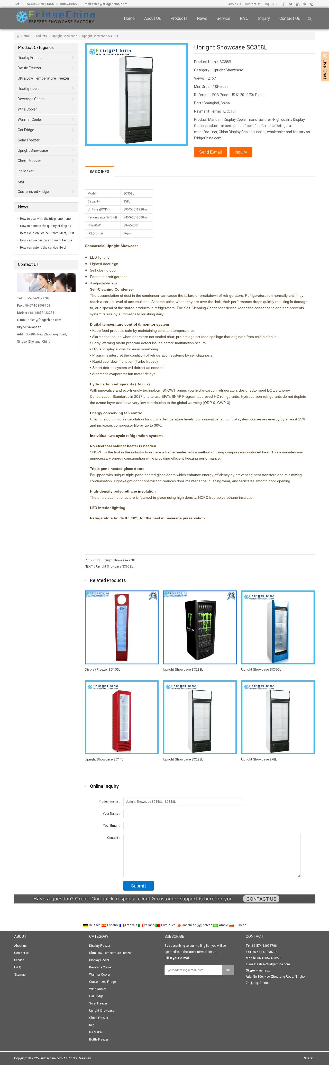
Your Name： (112, 813)
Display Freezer (30, 58)
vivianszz (34, 327)
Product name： (110, 801)
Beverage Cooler (31, 99)
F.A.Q (244, 18)
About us (152, 18)
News (202, 18)
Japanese (189, 925)
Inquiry (269, 4)
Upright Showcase (64, 36)
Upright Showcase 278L (119, 560)
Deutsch (94, 925)
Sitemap (19, 974)
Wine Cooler (27, 109)
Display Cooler (29, 89)
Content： (114, 838)
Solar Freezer (29, 140)
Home (129, 18)
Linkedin (298, 4)
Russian (240, 925)
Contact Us (252, 4)
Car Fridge (26, 130)
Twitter (291, 4)
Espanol (112, 925)
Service (223, 18)
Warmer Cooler (30, 119)
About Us (234, 4)
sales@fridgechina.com (109, 4)
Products (178, 18)
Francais (131, 925)
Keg (21, 181)
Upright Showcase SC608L (114, 566)
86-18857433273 (66, 4)
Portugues (168, 925)
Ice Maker (26, 171)
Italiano (149, 925)
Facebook (284, 4)
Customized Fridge (33, 192)
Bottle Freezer (29, 68)
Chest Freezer (29, 161)
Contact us (289, 18)
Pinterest (304, 4)
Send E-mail (210, 152)
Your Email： (112, 825)
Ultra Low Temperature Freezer (43, 78)
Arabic (223, 925)
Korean (207, 925)
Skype (311, 4)
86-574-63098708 (32, 4)
